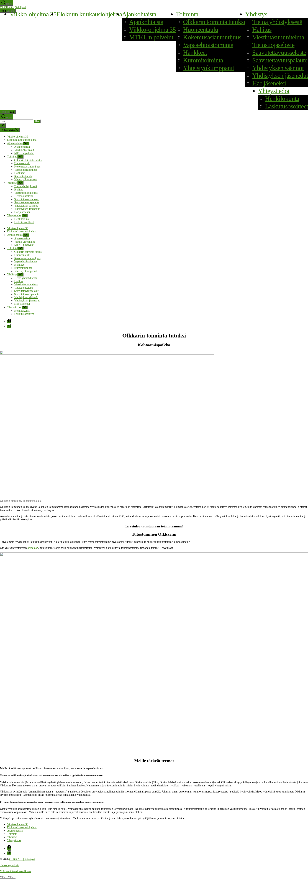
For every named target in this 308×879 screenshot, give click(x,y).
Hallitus (261, 29)
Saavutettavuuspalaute (279, 60)
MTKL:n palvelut (151, 37)
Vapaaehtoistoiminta (208, 45)
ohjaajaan (32, 547)
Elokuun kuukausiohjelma (89, 14)
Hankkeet (195, 52)
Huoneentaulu (200, 29)
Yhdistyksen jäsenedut (280, 75)
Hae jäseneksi (269, 83)
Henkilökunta (282, 98)
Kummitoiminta (203, 60)
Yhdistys (256, 14)
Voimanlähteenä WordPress (15, 871)
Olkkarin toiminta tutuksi (214, 22)
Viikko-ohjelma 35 (33, 14)
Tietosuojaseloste (273, 45)
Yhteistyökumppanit (208, 68)
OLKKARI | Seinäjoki (13, 7)
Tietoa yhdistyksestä (277, 22)
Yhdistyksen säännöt (278, 68)
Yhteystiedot (273, 91)
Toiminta (187, 14)
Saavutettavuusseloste (279, 52)
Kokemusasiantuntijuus (212, 37)
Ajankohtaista (139, 14)
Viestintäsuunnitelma (278, 37)
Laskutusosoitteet (286, 106)
